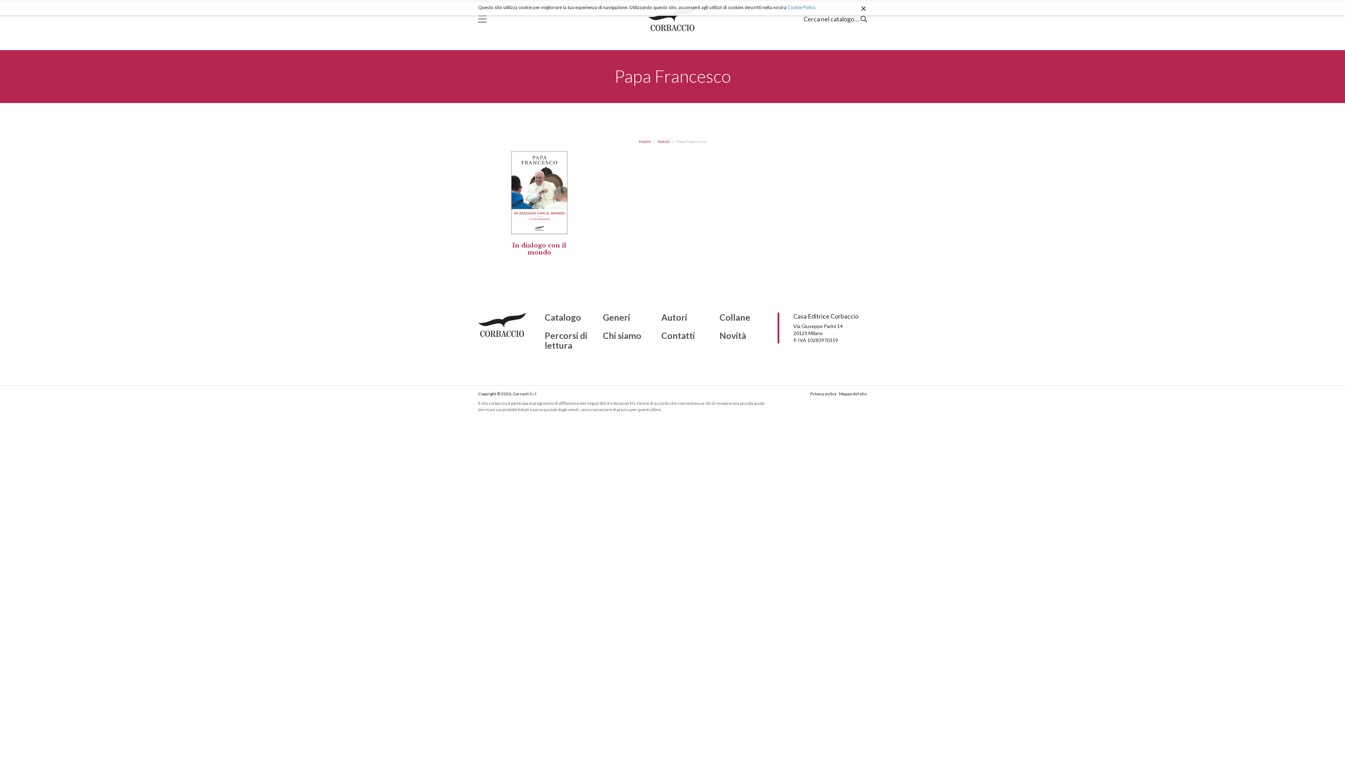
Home (645, 141)
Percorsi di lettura (566, 340)
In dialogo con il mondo (539, 249)
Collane (734, 317)
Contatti (678, 336)
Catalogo (563, 317)
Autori (664, 141)
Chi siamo (622, 336)
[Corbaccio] (673, 19)
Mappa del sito (853, 393)
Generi (616, 317)
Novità (732, 336)
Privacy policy (823, 393)
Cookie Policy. (801, 7)
